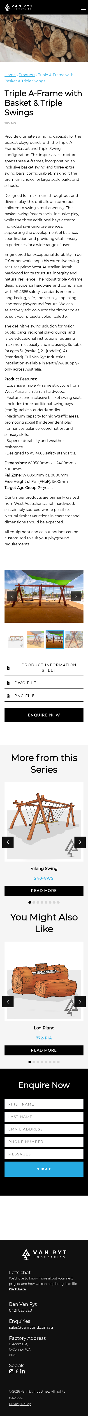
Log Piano (44, 1027)
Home (10, 75)
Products (27, 75)
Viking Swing (44, 868)
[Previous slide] (12, 596)
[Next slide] (76, 596)
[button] (80, 842)
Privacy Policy (20, 1404)
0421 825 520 (20, 1310)
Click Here (17, 1289)
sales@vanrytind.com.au (31, 1327)
